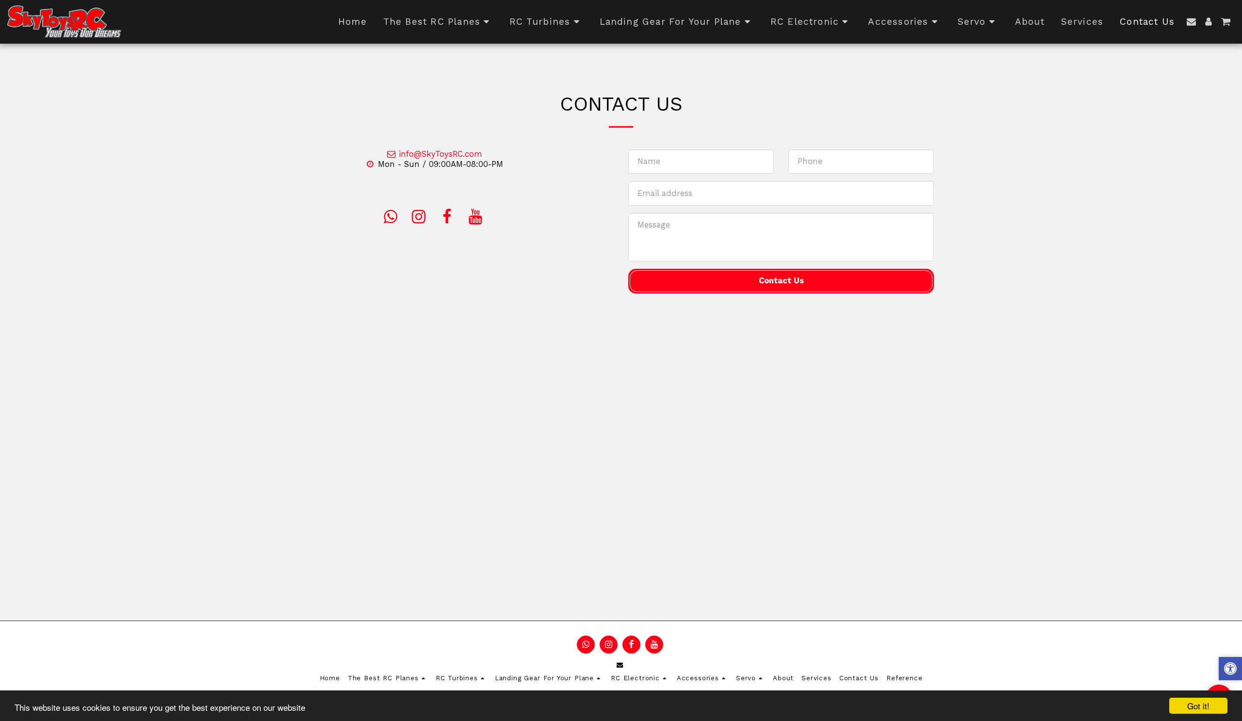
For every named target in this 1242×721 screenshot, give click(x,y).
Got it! (1198, 706)
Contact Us (781, 280)
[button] (1191, 21)
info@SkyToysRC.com (440, 154)
